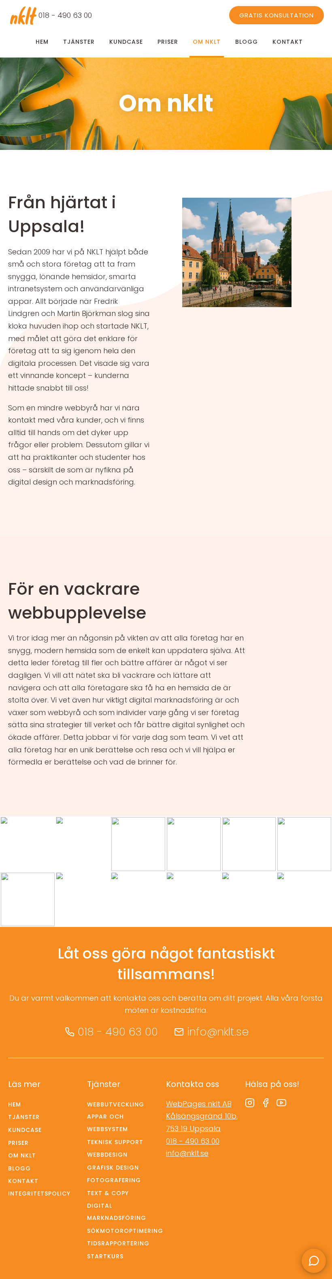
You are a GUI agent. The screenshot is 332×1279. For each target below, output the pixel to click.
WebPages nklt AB (199, 1104)
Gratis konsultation (276, 15)
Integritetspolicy (39, 1193)
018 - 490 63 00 (65, 15)
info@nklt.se (218, 1031)
